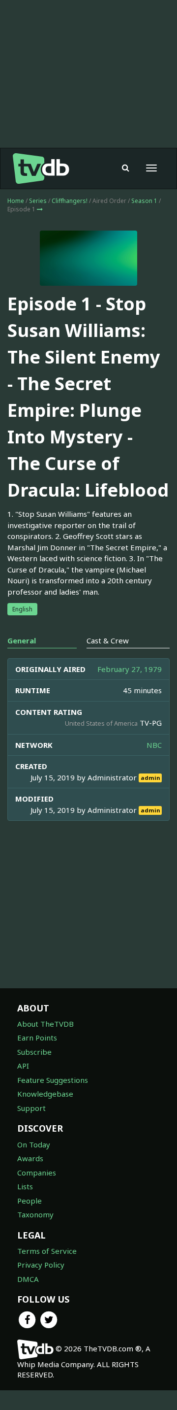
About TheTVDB (45, 1024)
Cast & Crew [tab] (108, 640)
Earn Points (37, 1037)
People (29, 1201)
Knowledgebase (45, 1094)
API (23, 1066)
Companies (36, 1172)
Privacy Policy (40, 1265)
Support (31, 1108)
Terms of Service (47, 1251)
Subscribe (34, 1052)
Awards (30, 1158)
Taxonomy (35, 1214)
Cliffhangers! (70, 201)
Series (38, 201)
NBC (154, 745)
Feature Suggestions (52, 1080)
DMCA (28, 1279)
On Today (33, 1144)
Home (15, 201)
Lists (25, 1186)
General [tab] (21, 640)
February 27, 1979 (129, 669)
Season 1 (144, 201)
